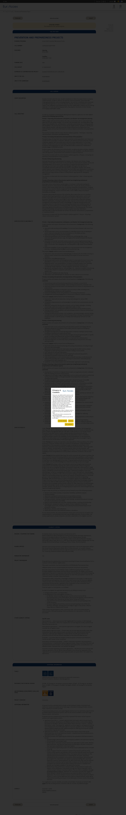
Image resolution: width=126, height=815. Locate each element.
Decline (71, 420)
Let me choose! (62, 420)
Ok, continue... (69, 424)
